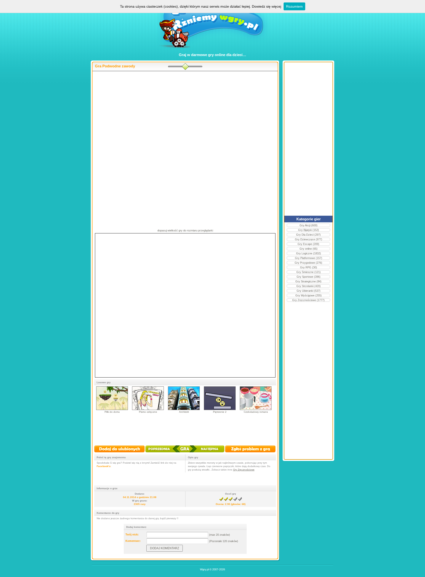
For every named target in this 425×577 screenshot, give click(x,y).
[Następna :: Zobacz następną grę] (206, 452)
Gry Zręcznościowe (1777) (308, 300)
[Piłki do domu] (112, 409)
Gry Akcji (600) (309, 225)
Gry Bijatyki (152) (308, 229)
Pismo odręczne (148, 411)
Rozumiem (294, 6)
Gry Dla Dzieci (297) (308, 234)
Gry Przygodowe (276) (308, 262)
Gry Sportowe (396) (308, 276)
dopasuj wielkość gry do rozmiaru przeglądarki (185, 230)
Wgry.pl (204, 569)
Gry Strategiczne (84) (308, 281)
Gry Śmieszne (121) (308, 272)
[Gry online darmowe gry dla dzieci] (212, 50)
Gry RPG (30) (308, 267)
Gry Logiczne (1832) (308, 253)
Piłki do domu (112, 411)
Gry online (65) (309, 248)
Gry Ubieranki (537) (308, 290)
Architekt (184, 411)
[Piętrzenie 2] (220, 409)
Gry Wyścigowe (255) (308, 295)
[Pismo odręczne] (148, 409)
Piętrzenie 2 (220, 411)
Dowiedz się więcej (266, 6)
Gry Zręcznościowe (244, 469)
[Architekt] (184, 409)
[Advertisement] (185, 110)
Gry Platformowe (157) (308, 258)
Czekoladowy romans (256, 411)
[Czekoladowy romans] (256, 409)
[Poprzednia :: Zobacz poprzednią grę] (162, 452)
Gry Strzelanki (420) (308, 286)
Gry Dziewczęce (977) (308, 239)
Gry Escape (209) (308, 244)
